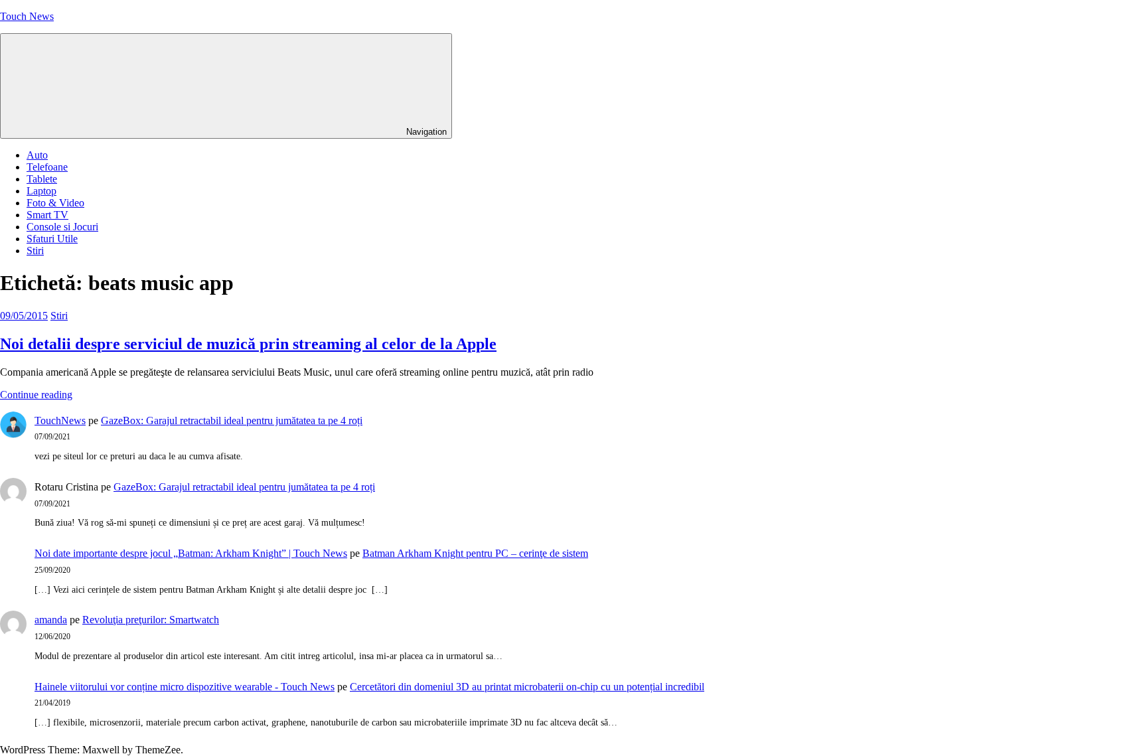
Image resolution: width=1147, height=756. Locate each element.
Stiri (35, 250)
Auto (37, 155)
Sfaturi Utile (52, 238)
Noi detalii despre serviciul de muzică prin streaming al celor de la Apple (248, 343)
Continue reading (36, 394)
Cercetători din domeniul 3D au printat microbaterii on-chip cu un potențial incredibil (527, 686)
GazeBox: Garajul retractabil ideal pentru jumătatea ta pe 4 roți (231, 420)
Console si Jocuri (62, 226)
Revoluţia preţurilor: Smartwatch (150, 619)
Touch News (27, 16)
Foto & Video (55, 202)
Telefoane (47, 167)
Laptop (41, 190)
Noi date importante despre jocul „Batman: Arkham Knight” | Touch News (191, 553)
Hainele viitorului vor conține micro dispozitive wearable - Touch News (185, 686)
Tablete (42, 179)
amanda (51, 619)
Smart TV (47, 214)
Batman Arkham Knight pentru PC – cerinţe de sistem (475, 553)
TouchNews (60, 420)
